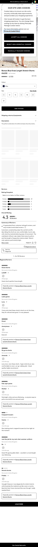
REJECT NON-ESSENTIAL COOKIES (19, 44)
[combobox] (19, 86)
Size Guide (33, 91)
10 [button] (3, 95)
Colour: (4, 82)
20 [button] (33, 95)
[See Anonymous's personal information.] (11, 326)
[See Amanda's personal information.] (9, 355)
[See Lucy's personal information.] (6, 302)
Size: (3, 91)
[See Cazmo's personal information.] (8, 420)
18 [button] (27, 95)
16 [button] (21, 95)
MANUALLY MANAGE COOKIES (19, 51)
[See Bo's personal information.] (5, 444)
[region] (19, 31)
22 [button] (3, 101)
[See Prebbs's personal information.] (8, 475)
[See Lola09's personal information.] (8, 273)
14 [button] (15, 95)
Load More (19, 504)
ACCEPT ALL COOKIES (19, 37)
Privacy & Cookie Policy (12, 31)
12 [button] (9, 95)
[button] (2, 65)
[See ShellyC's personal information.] (8, 388)
